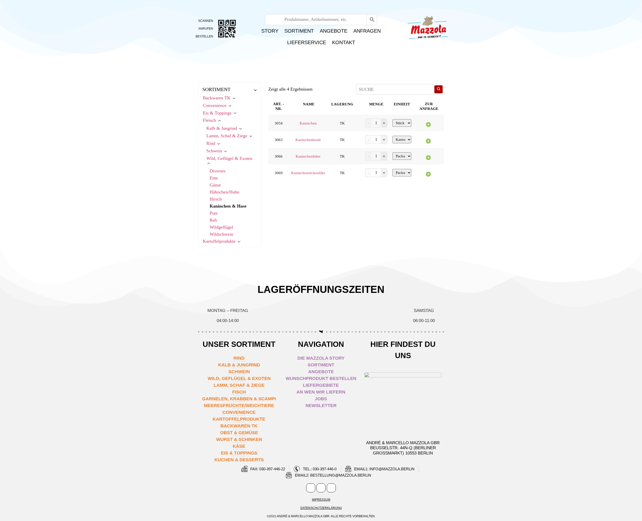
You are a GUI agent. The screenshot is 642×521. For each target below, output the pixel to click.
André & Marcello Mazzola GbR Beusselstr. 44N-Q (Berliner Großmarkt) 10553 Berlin (403, 447)
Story (269, 31)
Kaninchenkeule (308, 140)
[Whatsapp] (331, 487)
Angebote (333, 31)
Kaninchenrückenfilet (308, 173)
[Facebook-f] (310, 487)
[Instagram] (321, 487)
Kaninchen (308, 123)
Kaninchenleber (308, 156)
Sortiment (299, 31)
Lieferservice (306, 42)
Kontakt (343, 42)
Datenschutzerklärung (321, 508)
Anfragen (367, 31)
